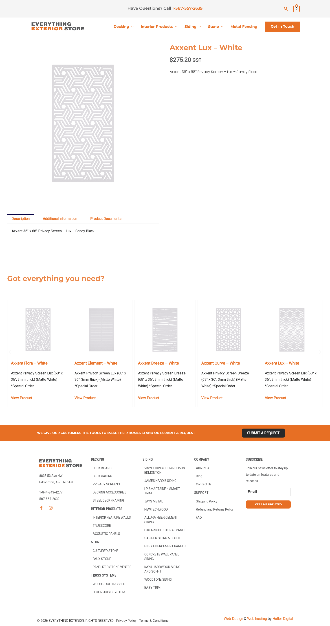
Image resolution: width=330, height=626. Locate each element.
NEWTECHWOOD (156, 509)
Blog (199, 476)
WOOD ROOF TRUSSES (109, 584)
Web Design (233, 619)
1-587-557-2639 (187, 8)
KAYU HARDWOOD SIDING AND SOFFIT (162, 569)
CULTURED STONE (106, 551)
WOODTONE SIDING (158, 579)
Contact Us (203, 484)
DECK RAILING (102, 476)
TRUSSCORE (102, 525)
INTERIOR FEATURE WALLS (112, 517)
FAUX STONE (102, 559)
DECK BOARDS (103, 468)
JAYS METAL (153, 501)
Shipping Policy (206, 501)
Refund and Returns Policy (214, 509)
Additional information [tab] (60, 219)
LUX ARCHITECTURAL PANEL (164, 530)
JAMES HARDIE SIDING (160, 480)
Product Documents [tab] (105, 219)
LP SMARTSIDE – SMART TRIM (162, 491)
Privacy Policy (126, 621)
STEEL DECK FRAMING (108, 500)
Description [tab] (20, 219)
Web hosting (257, 619)
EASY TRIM (152, 587)
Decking (121, 26)
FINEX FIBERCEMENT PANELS (165, 546)
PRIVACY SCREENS (106, 484)
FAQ (199, 517)
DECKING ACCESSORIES (110, 492)
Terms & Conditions (154, 621)
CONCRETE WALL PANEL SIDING (161, 557)
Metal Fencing (244, 26)
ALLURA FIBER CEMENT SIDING (161, 520)
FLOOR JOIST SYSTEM (109, 592)
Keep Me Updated (268, 504)
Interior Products (157, 26)
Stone (213, 26)
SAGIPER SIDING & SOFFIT (162, 538)
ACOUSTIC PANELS (106, 533)
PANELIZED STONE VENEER (112, 567)
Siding (190, 26)
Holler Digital (283, 619)
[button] (286, 8)
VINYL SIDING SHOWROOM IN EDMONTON (164, 470)
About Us (202, 468)
